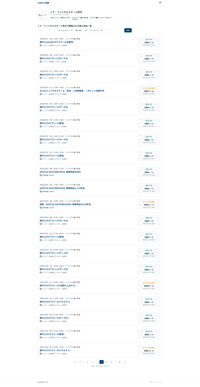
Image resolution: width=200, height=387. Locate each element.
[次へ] (125, 362)
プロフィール (54, 18)
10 (111, 362)
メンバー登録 (94, 18)
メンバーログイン (106, 18)
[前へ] (75, 362)
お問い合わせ (83, 18)
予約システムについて (156, 382)
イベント (75, 18)
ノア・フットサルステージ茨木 (66, 12)
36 (119, 362)
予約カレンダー (65, 18)
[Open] (160, 2)
